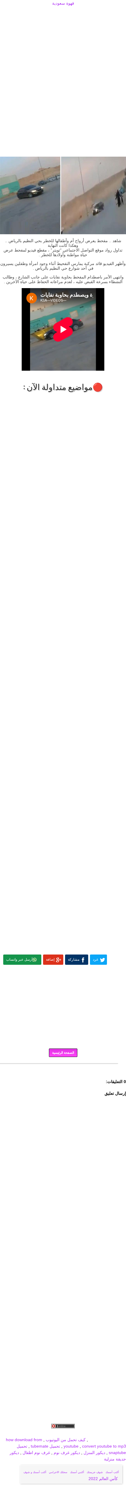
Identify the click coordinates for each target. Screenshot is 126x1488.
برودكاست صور (64, 1433)
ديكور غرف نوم (66, 1452)
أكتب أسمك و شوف (34, 1472)
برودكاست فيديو (93, 1433)
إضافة (50, 959)
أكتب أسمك (112, 1472)
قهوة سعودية (63, 3)
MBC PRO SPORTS (107, 1439)
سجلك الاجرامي (58, 1472)
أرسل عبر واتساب (19, 959)
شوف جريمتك (95, 1472)
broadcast (12, 1433)
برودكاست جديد (36, 1433)
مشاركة (73, 959)
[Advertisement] (63, 13)
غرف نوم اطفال (35, 1452)
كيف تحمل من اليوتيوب (66, 1439)
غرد (95, 959)
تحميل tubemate (45, 1446)
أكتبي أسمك (77, 1472)
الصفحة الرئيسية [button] (63, 1052)
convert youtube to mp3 (104, 1446)
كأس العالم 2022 (103, 1478)
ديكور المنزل (93, 1452)
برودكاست (63, 1067)
